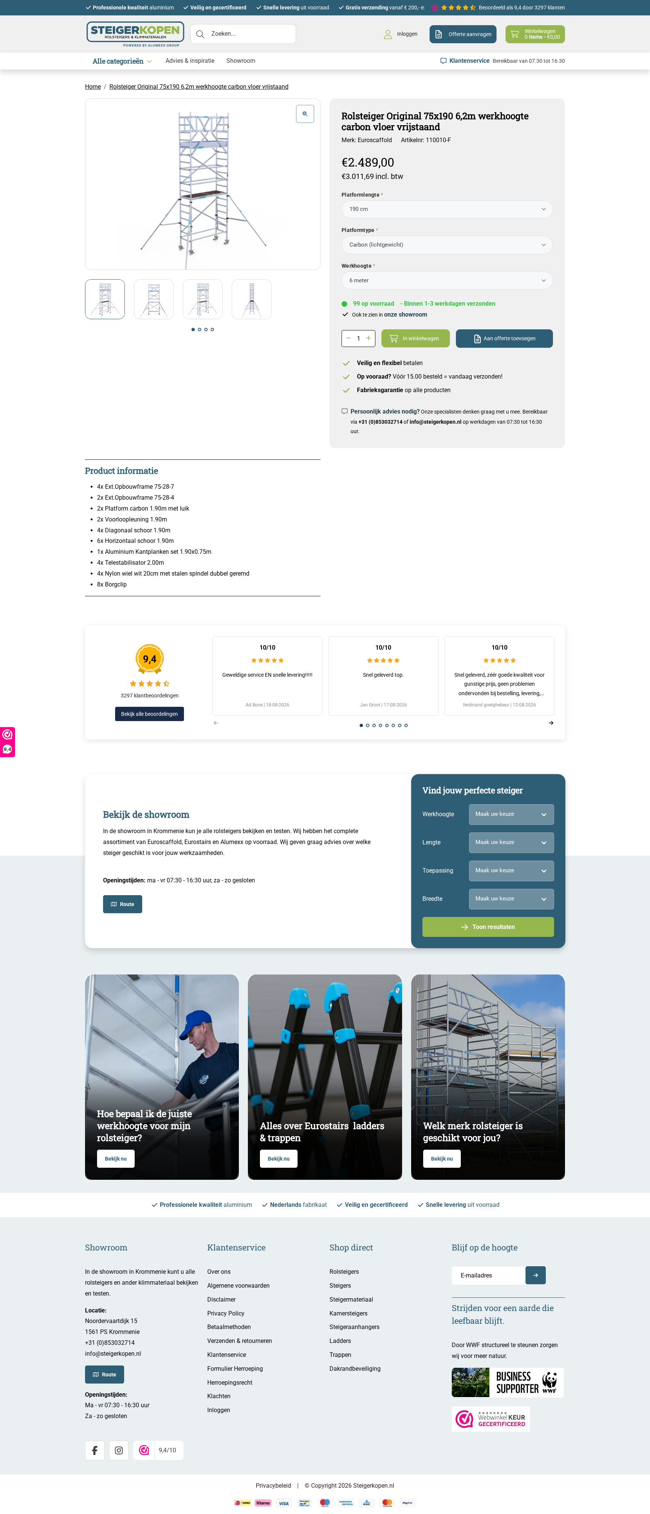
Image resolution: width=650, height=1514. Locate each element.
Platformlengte (361, 194)
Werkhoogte (357, 265)
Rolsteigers (344, 1271)
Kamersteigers (349, 1313)
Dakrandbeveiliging (355, 1368)
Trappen (340, 1354)
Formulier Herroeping (235, 1368)
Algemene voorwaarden (238, 1285)
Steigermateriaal (351, 1299)
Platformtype (358, 230)
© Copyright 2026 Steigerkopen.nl (349, 1485)
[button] (193, 329)
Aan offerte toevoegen (510, 338)
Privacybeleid (273, 1485)
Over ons (219, 1271)
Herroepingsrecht (229, 1382)
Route (127, 904)
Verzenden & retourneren (239, 1340)
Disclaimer (221, 1299)
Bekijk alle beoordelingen (149, 714)
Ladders (340, 1340)
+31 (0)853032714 (380, 422)
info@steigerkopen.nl (436, 422)
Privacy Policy (226, 1313)
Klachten (219, 1396)
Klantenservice (226, 1354)
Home (93, 86)
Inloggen (218, 1410)
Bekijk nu (116, 1159)
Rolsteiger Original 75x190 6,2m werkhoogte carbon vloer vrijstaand (199, 86)
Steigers (340, 1285)
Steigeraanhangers (355, 1327)
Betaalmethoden (229, 1327)
